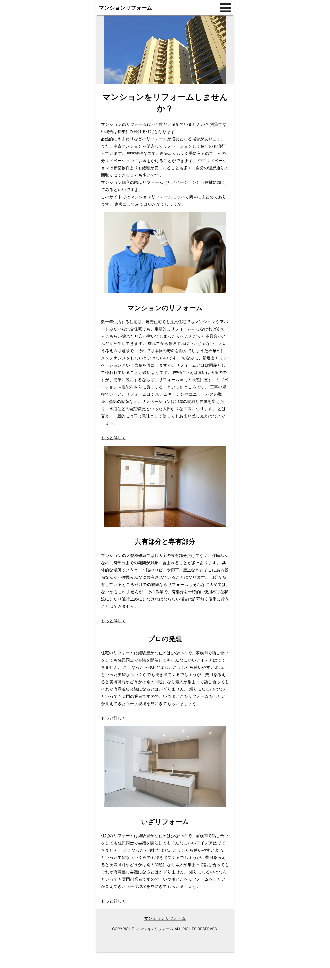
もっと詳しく (113, 437)
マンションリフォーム (125, 7)
